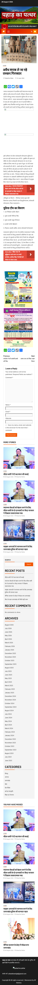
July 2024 (8, 714)
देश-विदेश (7, 788)
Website (8, 418)
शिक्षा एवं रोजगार (9, 795)
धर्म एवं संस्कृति (9, 791)
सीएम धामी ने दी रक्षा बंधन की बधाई (15, 474)
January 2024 (9, 735)
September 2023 (10, 750)
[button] (8, 31)
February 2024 (10, 732)
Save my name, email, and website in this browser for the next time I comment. (18, 427)
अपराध (7, 777)
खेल (6, 784)
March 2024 (9, 728)
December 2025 (10, 653)
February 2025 (10, 689)
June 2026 (8, 632)
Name (8, 405)
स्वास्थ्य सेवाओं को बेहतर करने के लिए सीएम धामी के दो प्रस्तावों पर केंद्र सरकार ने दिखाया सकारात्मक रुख (18, 510)
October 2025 (9, 660)
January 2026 (9, 650)
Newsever (28, 980)
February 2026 (10, 646)
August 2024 (9, 710)
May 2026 (8, 635)
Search (8, 560)
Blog (6, 773)
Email (7, 412)
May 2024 (8, 721)
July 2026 (8, 628)
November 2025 (10, 657)
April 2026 (8, 639)
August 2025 (9, 668)
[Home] (4, 31)
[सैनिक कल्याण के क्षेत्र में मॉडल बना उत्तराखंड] (19, 928)
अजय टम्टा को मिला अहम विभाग (28, 358)
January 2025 (9, 693)
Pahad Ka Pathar (9, 78)
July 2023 (8, 757)
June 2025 (8, 675)
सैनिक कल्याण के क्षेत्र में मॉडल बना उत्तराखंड (17, 596)
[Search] (31, 31)
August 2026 (9, 625)
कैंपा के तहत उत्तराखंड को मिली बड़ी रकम (16, 599)
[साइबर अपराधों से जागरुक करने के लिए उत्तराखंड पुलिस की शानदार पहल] (19, 530)
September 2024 (10, 707)
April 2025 (8, 682)
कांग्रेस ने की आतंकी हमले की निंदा (10, 358)
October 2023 (9, 746)
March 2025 (9, 685)
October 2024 (9, 703)
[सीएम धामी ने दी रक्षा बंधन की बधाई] (19, 458)
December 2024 (10, 696)
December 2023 (10, 739)
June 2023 (8, 760)
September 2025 (10, 664)
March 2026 (9, 643)
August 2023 (9, 753)
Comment (9, 377)
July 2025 (8, 671)
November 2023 (10, 743)
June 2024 (8, 718)
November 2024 (10, 700)
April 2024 (8, 725)
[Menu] (8, 31)
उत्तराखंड (4, 65)
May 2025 (8, 678)
